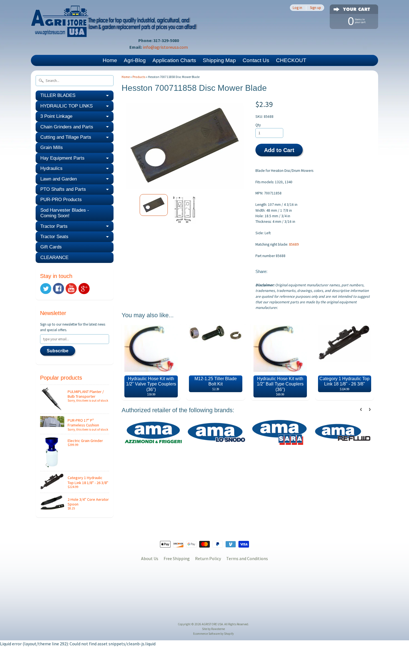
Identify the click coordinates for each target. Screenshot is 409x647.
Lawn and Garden (58, 179)
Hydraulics (51, 168)
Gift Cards (51, 247)
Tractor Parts (54, 226)
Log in (297, 7)
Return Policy (208, 558)
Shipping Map (219, 60)
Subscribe (57, 350)
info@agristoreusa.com (165, 47)
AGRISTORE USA (212, 624)
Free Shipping (177, 558)
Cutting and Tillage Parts (65, 137)
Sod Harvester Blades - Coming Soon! (64, 212)
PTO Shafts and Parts (63, 189)
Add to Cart (279, 150)
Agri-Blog (135, 60)
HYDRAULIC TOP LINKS (66, 106)
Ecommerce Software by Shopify (213, 634)
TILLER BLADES (57, 95)
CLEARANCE (54, 257)
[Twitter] (45, 288)
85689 (294, 244)
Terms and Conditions (247, 558)
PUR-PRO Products (61, 199)
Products (138, 77)
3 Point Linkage (56, 116)
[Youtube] (71, 288)
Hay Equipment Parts (62, 158)
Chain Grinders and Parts (66, 127)
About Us (149, 558)
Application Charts (174, 60)
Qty (258, 125)
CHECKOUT (291, 60)
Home (110, 60)
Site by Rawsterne (213, 629)
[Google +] (84, 288)
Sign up (315, 7)
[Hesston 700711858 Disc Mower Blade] (154, 205)
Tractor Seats (54, 236)
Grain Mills (51, 147)
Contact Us (256, 60)
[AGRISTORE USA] (114, 29)
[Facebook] (58, 288)
